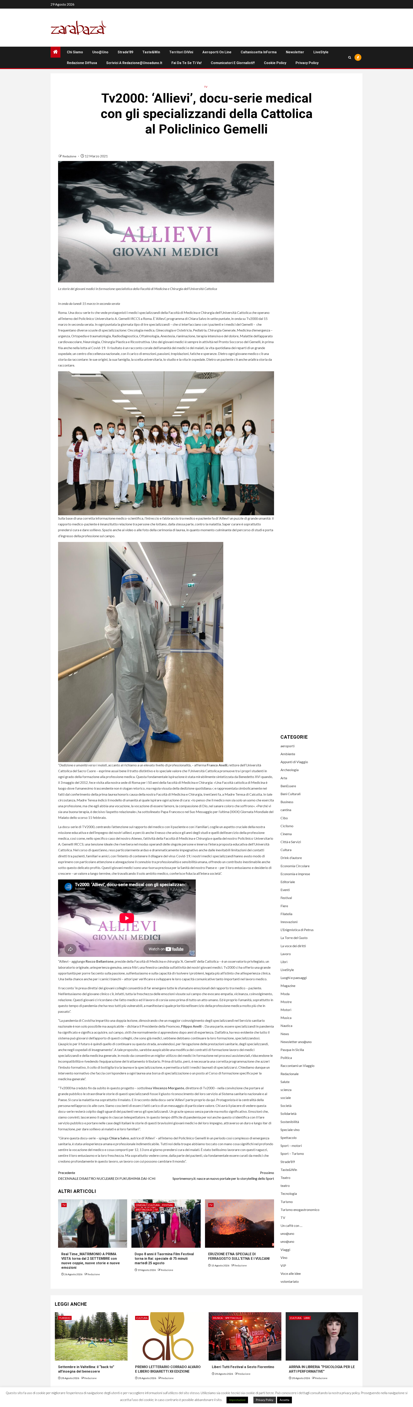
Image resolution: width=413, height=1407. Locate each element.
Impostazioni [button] (237, 1400)
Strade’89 (125, 52)
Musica (285, 1018)
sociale (285, 1098)
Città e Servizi (290, 842)
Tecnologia (288, 1193)
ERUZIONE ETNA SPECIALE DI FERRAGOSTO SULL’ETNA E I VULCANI (239, 1256)
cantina (285, 810)
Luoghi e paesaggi (293, 978)
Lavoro (285, 954)
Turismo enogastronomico (299, 1210)
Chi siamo (75, 52)
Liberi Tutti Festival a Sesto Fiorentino (243, 1367)
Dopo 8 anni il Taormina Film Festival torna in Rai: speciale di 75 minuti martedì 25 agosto (164, 1258)
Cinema (141, 1205)
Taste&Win (151, 52)
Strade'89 (287, 1162)
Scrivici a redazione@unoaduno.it (134, 63)
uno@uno (100, 52)
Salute (285, 1082)
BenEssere (288, 786)
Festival (167, 1205)
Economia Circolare (295, 866)
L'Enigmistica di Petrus (297, 930)
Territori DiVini (181, 52)
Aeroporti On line (216, 52)
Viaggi (285, 1249)
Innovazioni (288, 922)
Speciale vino (290, 1130)
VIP (283, 1265)
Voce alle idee (290, 1273)
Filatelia (286, 914)
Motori (285, 1010)
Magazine (287, 986)
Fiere (284, 906)
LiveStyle (320, 52)
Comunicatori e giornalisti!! (233, 63)
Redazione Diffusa (82, 63)
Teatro (285, 1177)
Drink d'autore (291, 858)
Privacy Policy (307, 63)
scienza (285, 1090)
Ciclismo (286, 826)
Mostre (286, 1002)
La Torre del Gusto (294, 938)
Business (286, 802)
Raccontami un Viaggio (297, 1065)
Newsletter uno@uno (296, 1042)
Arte (283, 778)
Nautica (286, 1025)
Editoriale (287, 882)
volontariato (289, 1281)
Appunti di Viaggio (294, 762)
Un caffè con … (291, 1225)
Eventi (285, 890)
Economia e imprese (295, 874)
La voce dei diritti (293, 946)
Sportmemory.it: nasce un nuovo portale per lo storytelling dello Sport (223, 1175)
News (284, 1034)
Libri (283, 962)
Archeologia (289, 770)
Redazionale (289, 1074)
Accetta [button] (284, 1400)
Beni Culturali (290, 794)
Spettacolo (144, 1209)
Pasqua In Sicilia (292, 1050)
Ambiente (287, 754)
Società (285, 1105)
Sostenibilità (289, 1122)
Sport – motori (291, 1145)
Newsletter (295, 52)
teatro (285, 1185)
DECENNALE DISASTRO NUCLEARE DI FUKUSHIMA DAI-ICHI (107, 1175)
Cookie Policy (275, 63)
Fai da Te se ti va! (186, 63)
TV (205, 86)
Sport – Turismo (292, 1153)
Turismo (286, 1202)
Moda (285, 994)
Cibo (284, 818)
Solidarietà (288, 1113)
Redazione (69, 156)
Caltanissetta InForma (259, 52)
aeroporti (287, 746)
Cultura (154, 1205)
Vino (283, 1257)
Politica (286, 1058)
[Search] (349, 57)
